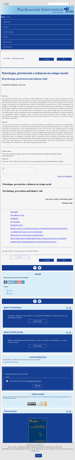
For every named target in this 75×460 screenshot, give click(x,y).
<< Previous (46, 59)
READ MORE (38, 321)
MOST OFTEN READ (7, 47)
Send (10, 293)
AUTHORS (5, 37)
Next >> (64, 59)
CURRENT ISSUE (7, 22)
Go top (19, 257)
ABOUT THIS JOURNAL (8, 32)
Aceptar (38, 455)
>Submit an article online (10, 362)
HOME (8, 17)
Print (10, 291)
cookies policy (35, 451)
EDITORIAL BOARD (7, 42)
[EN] (7, 4)
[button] (67, 308)
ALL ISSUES (5, 27)
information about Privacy (33, 381)
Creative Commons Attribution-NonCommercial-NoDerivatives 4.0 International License (37, 397)
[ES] (5, 4)
